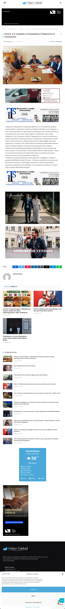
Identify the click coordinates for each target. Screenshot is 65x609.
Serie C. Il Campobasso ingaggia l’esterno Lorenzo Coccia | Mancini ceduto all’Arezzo (35, 430)
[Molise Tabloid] (32, 2)
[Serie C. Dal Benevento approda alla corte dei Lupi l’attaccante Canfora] (48, 299)
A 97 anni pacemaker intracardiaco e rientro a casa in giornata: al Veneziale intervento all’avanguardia (36, 439)
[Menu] (5, 3)
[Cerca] (60, 3)
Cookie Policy (28, 607)
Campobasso (58, 41)
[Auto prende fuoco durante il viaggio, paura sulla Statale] (7, 377)
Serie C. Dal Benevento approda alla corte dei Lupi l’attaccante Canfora (47, 310)
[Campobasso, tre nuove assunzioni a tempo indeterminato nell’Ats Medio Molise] (17, 326)
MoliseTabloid (8, 41)
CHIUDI (61, 600)
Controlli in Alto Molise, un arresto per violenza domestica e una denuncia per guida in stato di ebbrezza (36, 403)
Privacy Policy (36, 607)
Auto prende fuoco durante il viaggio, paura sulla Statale (30, 375)
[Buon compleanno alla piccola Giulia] (7, 368)
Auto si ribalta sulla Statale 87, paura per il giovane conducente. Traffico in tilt (37, 393)
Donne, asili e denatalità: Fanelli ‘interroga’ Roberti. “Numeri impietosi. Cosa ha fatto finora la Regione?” (37, 421)
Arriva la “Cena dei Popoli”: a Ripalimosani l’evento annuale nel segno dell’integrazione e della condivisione (16, 311)
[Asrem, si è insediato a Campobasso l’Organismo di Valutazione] (32, 65)
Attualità (52, 41)
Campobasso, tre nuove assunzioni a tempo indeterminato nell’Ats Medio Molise (15, 338)
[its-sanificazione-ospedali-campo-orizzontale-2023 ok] (32, 122)
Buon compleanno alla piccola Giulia (24, 365)
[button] (62, 574)
